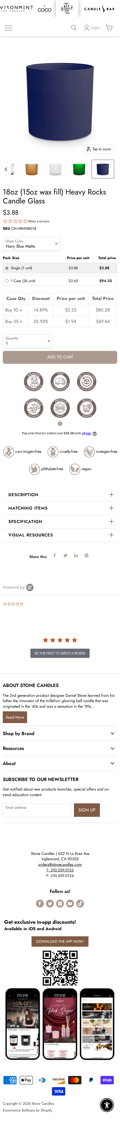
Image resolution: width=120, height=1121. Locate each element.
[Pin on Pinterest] (86, 555)
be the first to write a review (60, 653)
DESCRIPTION (23, 495)
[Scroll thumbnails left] (6, 169)
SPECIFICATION (25, 522)
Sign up (86, 810)
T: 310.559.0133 (60, 870)
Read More (15, 717)
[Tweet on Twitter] (65, 555)
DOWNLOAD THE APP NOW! (60, 941)
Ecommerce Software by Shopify (27, 1110)
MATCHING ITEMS (28, 508)
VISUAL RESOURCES (30, 535)
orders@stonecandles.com (60, 864)
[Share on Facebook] (55, 555)
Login (95, 27)
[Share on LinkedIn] (76, 555)
